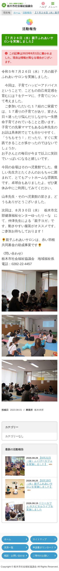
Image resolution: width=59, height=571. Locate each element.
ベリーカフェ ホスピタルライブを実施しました (39, 506)
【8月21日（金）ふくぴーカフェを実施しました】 (39, 460)
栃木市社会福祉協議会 (17, 4)
